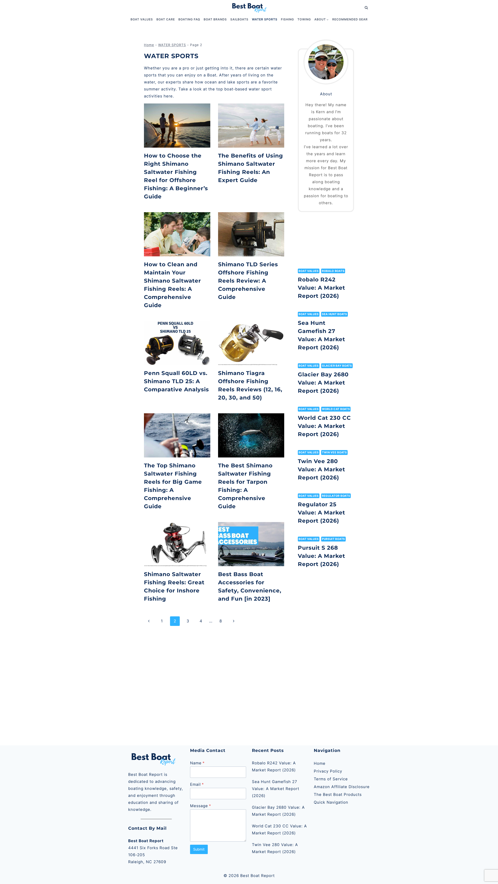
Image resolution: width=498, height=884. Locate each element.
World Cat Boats (336, 409)
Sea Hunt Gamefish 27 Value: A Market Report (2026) (275, 788)
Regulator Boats (336, 495)
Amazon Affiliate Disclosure (342, 786)
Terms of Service (331, 779)
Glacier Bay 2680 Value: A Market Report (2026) (323, 382)
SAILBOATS (239, 19)
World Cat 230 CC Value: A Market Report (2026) (324, 425)
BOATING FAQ (189, 19)
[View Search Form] (366, 7)
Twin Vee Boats (334, 452)
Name (197, 763)
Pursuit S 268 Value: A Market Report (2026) (321, 555)
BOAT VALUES (142, 19)
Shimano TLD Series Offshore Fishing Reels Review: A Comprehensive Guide (248, 280)
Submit (199, 849)
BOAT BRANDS (215, 19)
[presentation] (177, 125)
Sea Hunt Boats (334, 314)
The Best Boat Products (338, 794)
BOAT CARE (165, 19)
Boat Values (309, 270)
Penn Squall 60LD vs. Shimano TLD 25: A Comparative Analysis (176, 381)
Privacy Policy (328, 771)
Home (149, 45)
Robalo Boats (333, 270)
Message (200, 805)
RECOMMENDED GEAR (350, 19)
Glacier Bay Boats (337, 365)
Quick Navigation (331, 802)
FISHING (287, 19)
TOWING (304, 19)
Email (197, 784)
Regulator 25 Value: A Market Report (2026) (321, 512)
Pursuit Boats (333, 539)
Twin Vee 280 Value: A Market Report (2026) (321, 469)
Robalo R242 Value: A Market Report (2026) (321, 287)
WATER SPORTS (264, 19)
